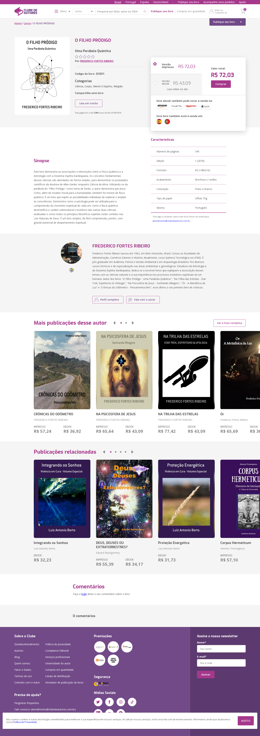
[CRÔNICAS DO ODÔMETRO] (62, 370)
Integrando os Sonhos (51, 543)
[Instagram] (121, 702)
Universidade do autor (58, 663)
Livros (27, 23)
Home (18, 23)
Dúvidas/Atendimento (26, 644)
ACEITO (245, 720)
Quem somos (22, 663)
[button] (114, 322)
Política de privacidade (58, 644)
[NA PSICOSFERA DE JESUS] (124, 370)
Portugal (130, 2)
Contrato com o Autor (27, 682)
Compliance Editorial (57, 650)
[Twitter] (98, 702)
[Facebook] (109, 702)
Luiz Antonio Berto (44, 548)
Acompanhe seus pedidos (219, 2)
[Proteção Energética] (186, 499)
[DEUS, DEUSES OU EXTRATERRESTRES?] (124, 499)
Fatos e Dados (22, 669)
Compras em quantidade (191, 11)
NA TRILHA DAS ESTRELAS (178, 414)
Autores (18, 650)
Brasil (117, 2)
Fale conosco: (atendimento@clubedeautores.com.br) (45, 709)
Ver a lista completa (229, 323)
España (144, 2)
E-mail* (201, 656)
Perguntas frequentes (26, 703)
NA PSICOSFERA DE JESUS (116, 414)
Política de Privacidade (25, 722)
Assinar (205, 674)
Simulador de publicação (64, 682)
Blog (17, 657)
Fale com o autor (144, 299)
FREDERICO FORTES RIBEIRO (97, 61)
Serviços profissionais (57, 657)
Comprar (220, 84)
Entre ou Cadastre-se (221, 11)
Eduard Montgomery (108, 552)
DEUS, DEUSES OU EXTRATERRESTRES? (112, 545)
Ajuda (242, 2)
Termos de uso (23, 676)
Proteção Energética (173, 543)
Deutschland (160, 2)
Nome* (201, 642)
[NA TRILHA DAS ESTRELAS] (186, 370)
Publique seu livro (188, 2)
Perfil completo (109, 299)
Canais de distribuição (57, 676)
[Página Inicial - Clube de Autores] (25, 12)
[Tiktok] (132, 702)
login (84, 594)
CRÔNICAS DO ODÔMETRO (53, 414)
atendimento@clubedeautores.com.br (171, 220)
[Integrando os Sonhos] (62, 499)
